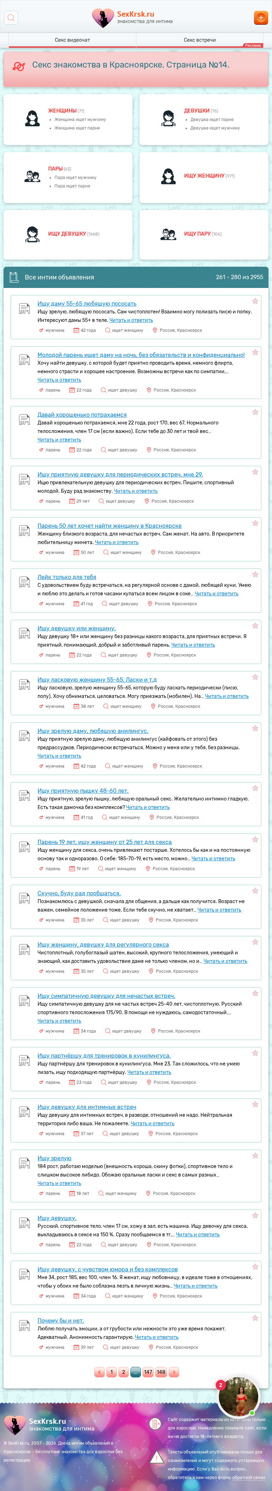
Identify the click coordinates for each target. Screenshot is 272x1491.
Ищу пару (198, 234)
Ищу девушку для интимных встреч (87, 1107)
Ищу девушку (67, 234)
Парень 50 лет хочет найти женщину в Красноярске (110, 525)
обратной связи (248, 1477)
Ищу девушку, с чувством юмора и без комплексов (108, 1269)
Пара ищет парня (72, 186)
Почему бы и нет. (61, 1320)
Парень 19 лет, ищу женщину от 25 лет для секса (105, 842)
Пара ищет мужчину (76, 177)
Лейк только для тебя (67, 577)
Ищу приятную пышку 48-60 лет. (83, 790)
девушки (197, 111)
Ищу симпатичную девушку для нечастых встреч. (106, 996)
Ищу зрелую (55, 1158)
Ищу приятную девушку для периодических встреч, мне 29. (120, 474)
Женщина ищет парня (77, 128)
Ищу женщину (205, 176)
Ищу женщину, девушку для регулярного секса (103, 944)
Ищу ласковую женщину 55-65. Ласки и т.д (97, 679)
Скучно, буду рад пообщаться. (79, 893)
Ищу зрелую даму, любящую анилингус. (93, 731)
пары (56, 169)
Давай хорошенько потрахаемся (82, 414)
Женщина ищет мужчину (80, 119)
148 (161, 1372)
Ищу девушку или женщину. (77, 628)
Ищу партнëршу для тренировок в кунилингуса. (104, 1055)
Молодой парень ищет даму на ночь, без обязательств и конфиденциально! (141, 355)
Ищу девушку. (57, 1218)
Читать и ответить (131, 320)
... (136, 1372)
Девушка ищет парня (212, 119)
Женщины (63, 111)
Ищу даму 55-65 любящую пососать (87, 303)
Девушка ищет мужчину (215, 128)
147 (148, 1372)
